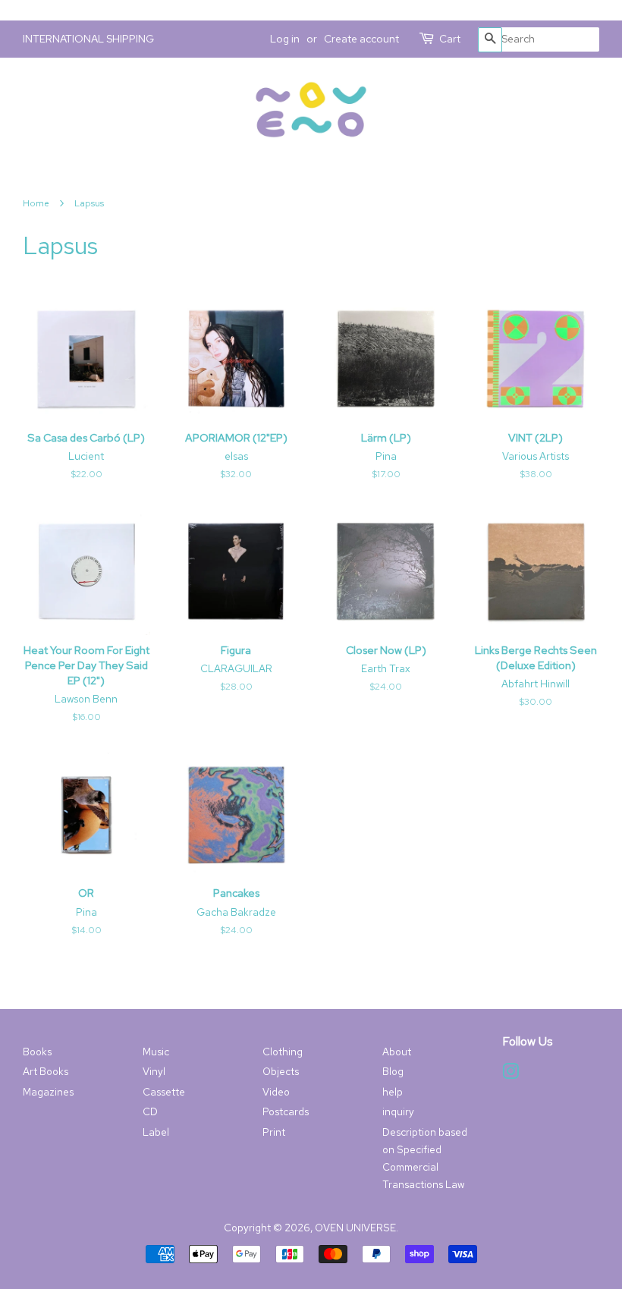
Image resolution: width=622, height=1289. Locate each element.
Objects (280, 1071)
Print (273, 1132)
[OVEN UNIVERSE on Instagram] (510, 1074)
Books (37, 1051)
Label (156, 1132)
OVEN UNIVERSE (355, 1227)
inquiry (398, 1111)
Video (276, 1092)
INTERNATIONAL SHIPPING (88, 39)
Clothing (282, 1051)
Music (156, 1051)
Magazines (48, 1092)
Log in (285, 39)
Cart (449, 39)
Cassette (164, 1092)
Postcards (285, 1111)
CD (150, 1111)
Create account (361, 39)
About (396, 1051)
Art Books (45, 1071)
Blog (393, 1071)
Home (36, 203)
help (392, 1092)
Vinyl (154, 1071)
